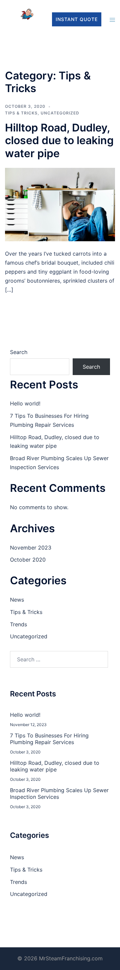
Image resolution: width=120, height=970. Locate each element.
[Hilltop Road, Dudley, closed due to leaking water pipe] (60, 204)
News (17, 599)
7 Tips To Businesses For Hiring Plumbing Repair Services (49, 738)
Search (18, 352)
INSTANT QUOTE (77, 19)
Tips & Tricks (21, 112)
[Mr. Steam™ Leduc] (21, 18)
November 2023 (30, 547)
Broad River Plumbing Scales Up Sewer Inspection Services (59, 793)
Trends (18, 624)
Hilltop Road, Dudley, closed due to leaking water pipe (59, 140)
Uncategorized (60, 112)
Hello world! (25, 403)
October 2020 (28, 559)
